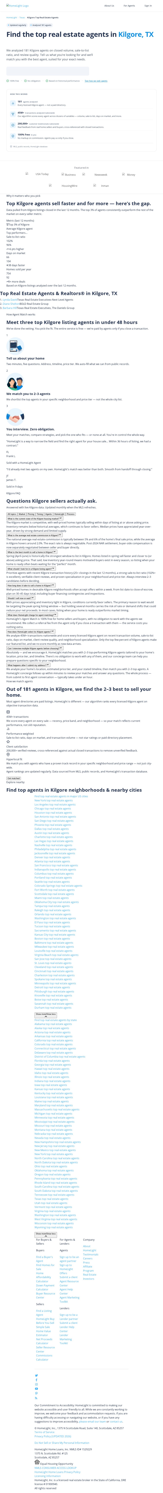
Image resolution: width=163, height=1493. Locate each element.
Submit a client (69, 1277)
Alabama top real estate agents (53, 1024)
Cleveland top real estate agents (54, 967)
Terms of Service (44, 1432)
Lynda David (10, 299)
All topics (12, 514)
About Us (109, 5)
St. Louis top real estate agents (53, 963)
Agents (48, 514)
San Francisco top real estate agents (56, 865)
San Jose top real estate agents (53, 959)
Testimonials (90, 1254)
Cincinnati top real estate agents (54, 971)
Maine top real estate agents (52, 1101)
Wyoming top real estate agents (54, 1227)
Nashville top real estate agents (53, 845)
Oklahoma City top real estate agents (57, 902)
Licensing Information (48, 1476)
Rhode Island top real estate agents (56, 1182)
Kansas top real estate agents (52, 1089)
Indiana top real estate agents (52, 1081)
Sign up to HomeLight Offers (66, 1269)
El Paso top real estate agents (52, 922)
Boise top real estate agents (51, 999)
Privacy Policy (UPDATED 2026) (53, 1436)
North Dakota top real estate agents (56, 1162)
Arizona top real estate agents (53, 1032)
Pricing (31, 514)
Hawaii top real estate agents (52, 1069)
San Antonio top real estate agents (55, 816)
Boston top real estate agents (52, 938)
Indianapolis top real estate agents (55, 869)
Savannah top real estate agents (54, 1003)
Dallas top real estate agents (52, 829)
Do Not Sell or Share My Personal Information (62, 1443)
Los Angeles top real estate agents (55, 804)
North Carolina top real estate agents (57, 1158)
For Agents (129, 5)
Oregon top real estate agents (53, 1174)
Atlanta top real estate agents (52, 861)
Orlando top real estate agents (53, 914)
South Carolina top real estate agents (57, 1186)
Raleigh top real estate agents (52, 910)
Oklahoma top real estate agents (54, 1170)
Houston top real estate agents (53, 812)
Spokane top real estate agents (53, 979)
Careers (87, 1258)
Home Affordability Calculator (43, 1277)
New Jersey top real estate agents (54, 1146)
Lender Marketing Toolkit (66, 1339)
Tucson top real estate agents (52, 926)
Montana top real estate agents (53, 1130)
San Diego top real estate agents (54, 820)
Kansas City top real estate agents (55, 934)
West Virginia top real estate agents (56, 1219)
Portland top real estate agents (53, 877)
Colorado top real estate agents (54, 1044)
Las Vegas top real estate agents (54, 841)
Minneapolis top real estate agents (55, 983)
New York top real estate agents (54, 800)
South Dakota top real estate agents (56, 1191)
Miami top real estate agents (52, 898)
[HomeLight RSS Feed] (36, 1398)
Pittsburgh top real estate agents (54, 991)
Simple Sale (43, 1327)
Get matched (14, 778)
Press (86, 1262)
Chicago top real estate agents (53, 808)
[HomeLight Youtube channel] (36, 1389)
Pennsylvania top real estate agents (56, 1178)
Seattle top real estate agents (52, 881)
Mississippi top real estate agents (54, 1121)
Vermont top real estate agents (53, 1207)
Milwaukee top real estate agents (54, 946)
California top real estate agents (54, 1040)
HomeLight (11, 17)
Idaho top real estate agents (51, 1073)
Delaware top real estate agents (54, 1052)
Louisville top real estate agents (53, 951)
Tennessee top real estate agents (54, 1194)
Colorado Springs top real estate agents (58, 885)
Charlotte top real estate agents (54, 837)
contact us (116, 1421)
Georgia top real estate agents (53, 1064)
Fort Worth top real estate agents (55, 890)
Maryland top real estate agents (54, 1105)
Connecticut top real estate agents (55, 1048)
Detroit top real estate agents (52, 987)
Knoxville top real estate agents (53, 995)
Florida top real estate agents (52, 1060)
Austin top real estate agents (52, 833)
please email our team (92, 1421)
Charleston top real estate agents (55, 975)
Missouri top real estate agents (53, 1125)
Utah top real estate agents (51, 1203)
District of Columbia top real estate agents (60, 1056)
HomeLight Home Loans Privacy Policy (57, 1472)
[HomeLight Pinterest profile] (36, 1394)
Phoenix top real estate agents (53, 825)
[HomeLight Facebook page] (36, 1380)
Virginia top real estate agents (53, 1211)
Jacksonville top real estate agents (55, 853)
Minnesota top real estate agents (54, 1117)
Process (70, 514)
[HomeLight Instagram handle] (36, 1385)
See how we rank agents (96, 81)
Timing (40, 514)
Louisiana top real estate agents (54, 1097)
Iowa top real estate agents (51, 1085)
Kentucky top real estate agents (53, 1093)
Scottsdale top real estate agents (54, 894)
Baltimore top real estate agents (54, 942)
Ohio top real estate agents (51, 1166)
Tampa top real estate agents (52, 906)
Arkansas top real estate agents (53, 1036)
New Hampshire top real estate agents (58, 1142)
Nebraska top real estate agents (54, 1134)
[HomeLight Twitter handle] (36, 1376)
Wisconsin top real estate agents (54, 1223)
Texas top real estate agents (51, 1199)
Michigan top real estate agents (53, 1113)
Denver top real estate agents (52, 857)
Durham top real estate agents (53, 1007)
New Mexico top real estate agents (55, 1150)
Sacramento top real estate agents (55, 930)
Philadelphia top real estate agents (55, 849)
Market (22, 514)
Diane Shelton (11, 304)
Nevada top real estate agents (53, 1138)
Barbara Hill (10, 308)
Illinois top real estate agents (52, 1077)
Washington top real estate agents (55, 918)
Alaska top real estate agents (52, 1028)
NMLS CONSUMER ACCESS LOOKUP (56, 1468)
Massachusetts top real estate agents (57, 1109)
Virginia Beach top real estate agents (56, 955)
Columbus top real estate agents (54, 873)
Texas (22, 17)
